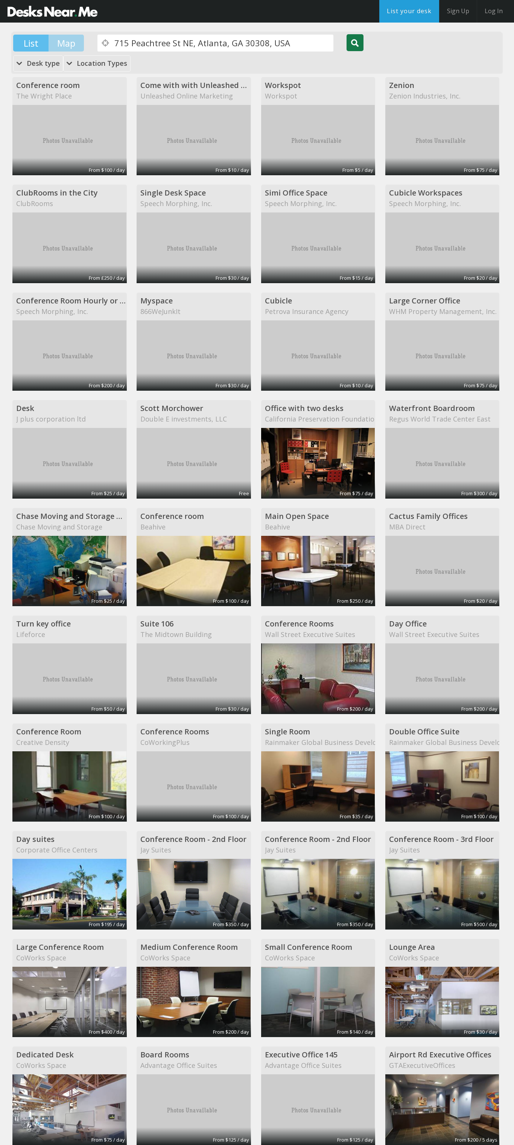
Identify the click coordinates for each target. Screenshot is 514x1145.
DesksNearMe (52, 11)
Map (66, 43)
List (31, 43)
